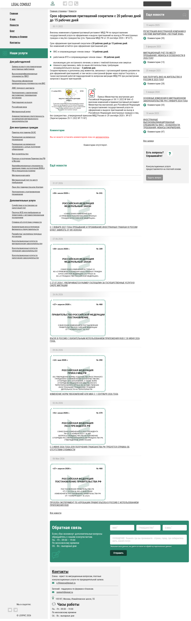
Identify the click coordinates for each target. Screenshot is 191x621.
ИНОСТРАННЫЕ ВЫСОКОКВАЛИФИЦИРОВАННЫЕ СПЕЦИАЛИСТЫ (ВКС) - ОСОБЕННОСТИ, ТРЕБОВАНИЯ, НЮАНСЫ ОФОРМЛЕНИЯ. (162, 123)
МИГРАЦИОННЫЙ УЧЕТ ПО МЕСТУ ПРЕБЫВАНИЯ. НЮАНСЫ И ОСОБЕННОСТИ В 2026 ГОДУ (164, 55)
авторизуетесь (102, 137)
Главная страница (58, 11)
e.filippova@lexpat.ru (66, 583)
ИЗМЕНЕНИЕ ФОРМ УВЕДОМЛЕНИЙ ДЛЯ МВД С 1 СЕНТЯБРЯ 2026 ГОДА (84, 394)
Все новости (55, 513)
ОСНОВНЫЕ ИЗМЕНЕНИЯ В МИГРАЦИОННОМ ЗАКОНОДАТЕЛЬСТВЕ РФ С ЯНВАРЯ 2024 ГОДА (165, 99)
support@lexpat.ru (64, 592)
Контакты (60, 571)
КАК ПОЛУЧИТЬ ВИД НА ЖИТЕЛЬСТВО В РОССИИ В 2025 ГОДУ (162, 78)
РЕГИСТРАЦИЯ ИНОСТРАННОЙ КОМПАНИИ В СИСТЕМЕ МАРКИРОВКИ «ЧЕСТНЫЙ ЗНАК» (164, 32)
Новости (72, 11)
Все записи (148, 141)
